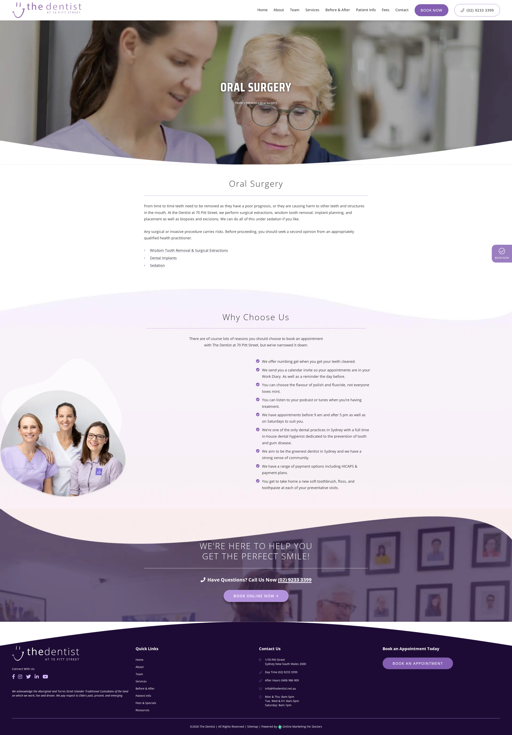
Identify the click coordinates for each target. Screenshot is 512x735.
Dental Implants (163, 258)
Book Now (431, 10)
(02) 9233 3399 (479, 10)
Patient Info (366, 9)
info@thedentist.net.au (280, 688)
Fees (385, 9)
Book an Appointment (418, 663)
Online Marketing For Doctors (302, 726)
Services (312, 9)
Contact (402, 9)
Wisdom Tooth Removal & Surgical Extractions (189, 250)
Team (294, 9)
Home (262, 9)
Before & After (337, 9)
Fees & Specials (146, 703)
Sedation (157, 265)
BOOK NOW (502, 258)
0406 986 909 (290, 680)
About (279, 9)
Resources (142, 710)
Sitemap (252, 726)
